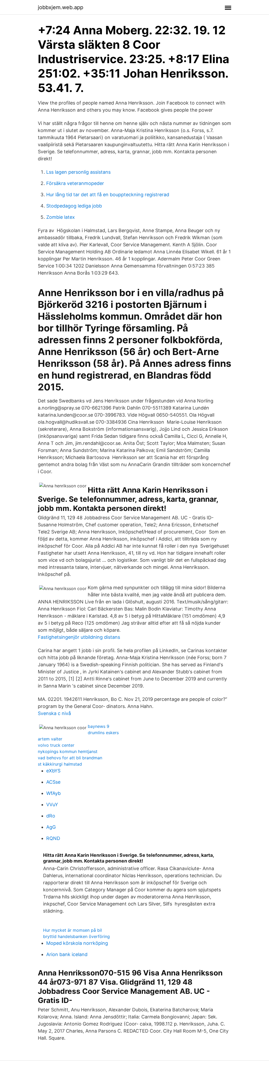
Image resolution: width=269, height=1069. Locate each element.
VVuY (52, 804)
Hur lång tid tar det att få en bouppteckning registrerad (107, 194)
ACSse (53, 782)
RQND (53, 838)
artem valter (50, 738)
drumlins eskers (103, 732)
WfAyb (53, 793)
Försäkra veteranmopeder (75, 183)
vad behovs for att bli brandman (70, 757)
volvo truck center (56, 745)
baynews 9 (98, 726)
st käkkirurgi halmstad (60, 764)
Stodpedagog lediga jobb (74, 206)
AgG (51, 827)
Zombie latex (60, 217)
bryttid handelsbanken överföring (76, 936)
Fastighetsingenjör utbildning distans (79, 637)
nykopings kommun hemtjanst (67, 751)
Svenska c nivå (54, 713)
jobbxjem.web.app (60, 7)
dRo (50, 816)
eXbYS (53, 770)
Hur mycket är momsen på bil (72, 930)
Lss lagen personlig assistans (78, 172)
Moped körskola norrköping (77, 943)
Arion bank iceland (66, 954)
